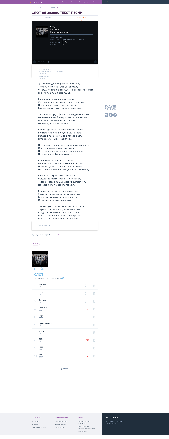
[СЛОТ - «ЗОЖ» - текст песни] (94, 340)
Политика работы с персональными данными (86, 427)
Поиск (96, 2)
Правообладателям (61, 421)
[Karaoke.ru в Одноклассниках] (111, 115)
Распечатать (45, 225)
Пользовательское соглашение (84, 422)
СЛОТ (53, 8)
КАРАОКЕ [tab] (48, 18)
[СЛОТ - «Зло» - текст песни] (94, 356)
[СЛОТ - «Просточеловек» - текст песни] (94, 324)
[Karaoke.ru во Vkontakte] (106, 115)
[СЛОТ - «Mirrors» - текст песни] (94, 332)
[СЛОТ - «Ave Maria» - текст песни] (94, 285)
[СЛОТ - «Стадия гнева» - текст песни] (94, 309)
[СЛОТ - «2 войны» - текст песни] (94, 301)
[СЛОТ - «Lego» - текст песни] (94, 317)
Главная (34, 8)
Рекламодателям (60, 424)
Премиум (65, 2)
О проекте (35, 421)
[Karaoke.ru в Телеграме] (115, 115)
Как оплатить (82, 431)
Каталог (73, 2)
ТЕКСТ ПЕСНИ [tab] (81, 18)
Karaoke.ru (120, 421)
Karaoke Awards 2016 (39, 427)
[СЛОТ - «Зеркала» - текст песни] (94, 293)
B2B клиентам (59, 427)
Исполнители (44, 8)
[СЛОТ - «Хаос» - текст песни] (94, 348)
